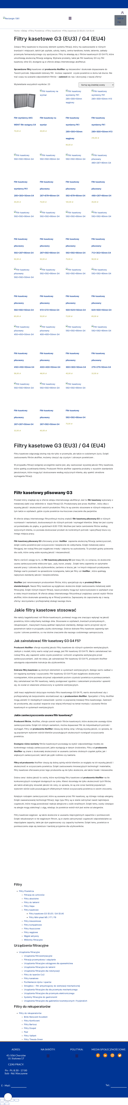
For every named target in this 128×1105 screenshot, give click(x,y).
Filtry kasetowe (53, 30)
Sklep (24, 30)
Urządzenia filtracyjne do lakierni (39, 967)
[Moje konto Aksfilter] (122, 12)
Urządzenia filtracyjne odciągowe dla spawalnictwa (48, 963)
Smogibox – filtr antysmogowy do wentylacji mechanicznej (52, 986)
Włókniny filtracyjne (33, 940)
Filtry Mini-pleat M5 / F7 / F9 (42, 917)
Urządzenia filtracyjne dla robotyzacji (42, 971)
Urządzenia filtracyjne (29, 952)
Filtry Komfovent (32, 1020)
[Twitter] (120, 1055)
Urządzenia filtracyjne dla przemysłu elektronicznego (49, 993)
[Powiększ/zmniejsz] (2, 1100)
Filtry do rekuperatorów (30, 1013)
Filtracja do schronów (34, 895)
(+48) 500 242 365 (119, 1085)
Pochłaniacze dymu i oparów (37, 982)
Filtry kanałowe (31, 978)
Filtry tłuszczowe (32, 928)
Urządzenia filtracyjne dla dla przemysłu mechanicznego (51, 989)
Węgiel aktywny (31, 936)
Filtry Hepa (29, 906)
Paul (26, 1032)
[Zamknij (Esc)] (17, 1100)
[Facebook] (98, 1055)
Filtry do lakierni (31, 902)
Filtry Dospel (30, 1028)
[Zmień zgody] (8, 1097)
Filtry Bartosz (30, 1024)
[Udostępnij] (12, 1100)
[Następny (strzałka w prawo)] (7, 1104)
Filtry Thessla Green (33, 1039)
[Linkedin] (105, 1055)
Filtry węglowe (31, 932)
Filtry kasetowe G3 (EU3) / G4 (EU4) (46, 913)
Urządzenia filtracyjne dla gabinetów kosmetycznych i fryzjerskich (55, 1001)
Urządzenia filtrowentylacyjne (38, 956)
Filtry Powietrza (36, 30)
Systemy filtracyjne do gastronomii (40, 997)
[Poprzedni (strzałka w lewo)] (2, 1104)
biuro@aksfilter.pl (18, 1085)
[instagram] (112, 1055)
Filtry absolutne (31, 898)
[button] (70, 18)
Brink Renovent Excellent (36, 1017)
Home (17, 30)
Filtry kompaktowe (33, 925)
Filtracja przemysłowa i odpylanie (40, 959)
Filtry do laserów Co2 (34, 974)
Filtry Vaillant (30, 1035)
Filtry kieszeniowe (32, 921)
